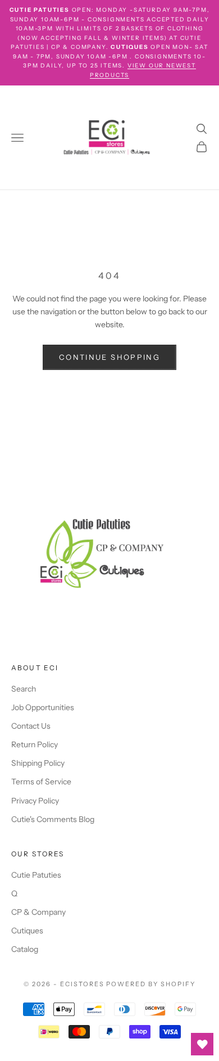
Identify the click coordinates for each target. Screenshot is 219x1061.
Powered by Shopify (150, 984)
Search (23, 689)
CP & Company (38, 912)
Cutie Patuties (36, 875)
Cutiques (27, 930)
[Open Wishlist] (202, 1044)
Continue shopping (109, 357)
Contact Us (31, 726)
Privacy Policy (35, 801)
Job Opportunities (42, 707)
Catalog (24, 949)
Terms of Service (41, 781)
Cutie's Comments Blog (52, 819)
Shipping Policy (38, 763)
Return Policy (34, 744)
